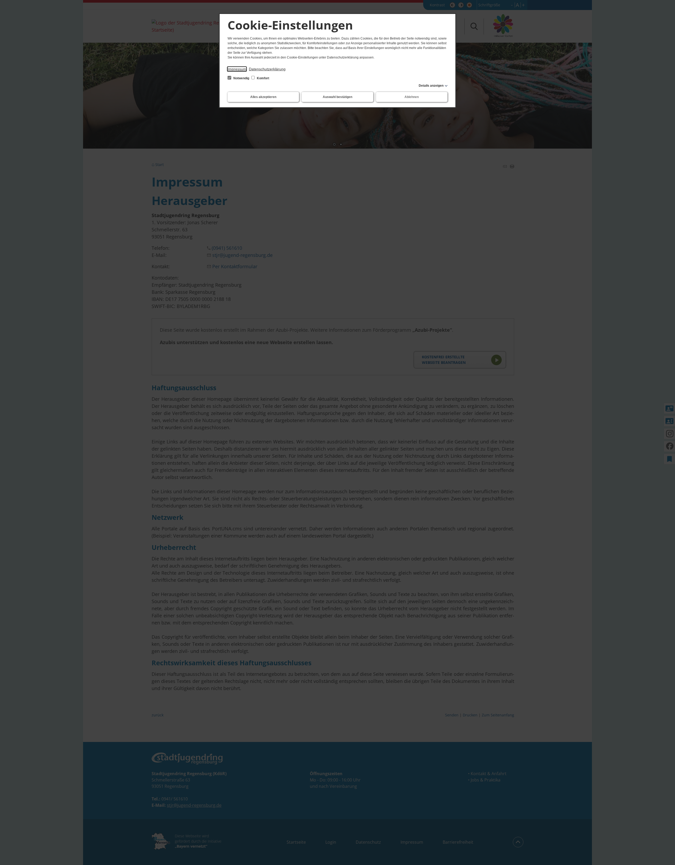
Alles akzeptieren (263, 97)
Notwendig (241, 78)
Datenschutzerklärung (267, 69)
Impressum (237, 69)
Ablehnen (411, 97)
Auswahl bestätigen (337, 97)
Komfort (262, 78)
